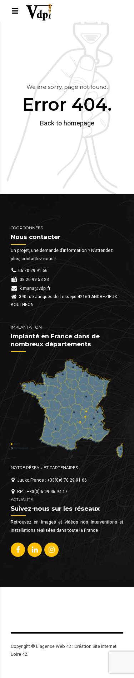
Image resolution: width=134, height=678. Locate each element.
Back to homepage (67, 123)
